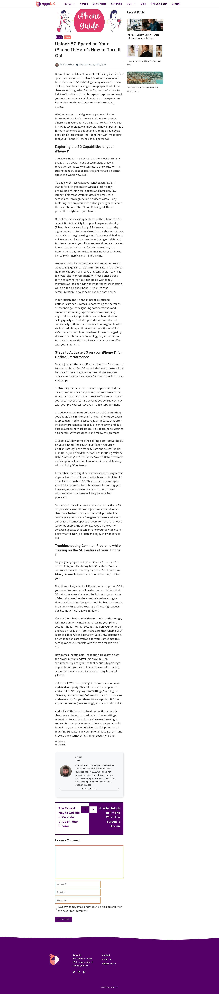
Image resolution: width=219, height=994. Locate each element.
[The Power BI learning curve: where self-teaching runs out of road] (145, 29)
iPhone (59, 37)
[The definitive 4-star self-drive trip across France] (145, 81)
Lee (72, 65)
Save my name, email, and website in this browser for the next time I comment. (90, 909)
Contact (176, 4)
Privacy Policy (109, 963)
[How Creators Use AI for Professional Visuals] (145, 55)
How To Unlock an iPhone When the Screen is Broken (109, 817)
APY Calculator (159, 4)
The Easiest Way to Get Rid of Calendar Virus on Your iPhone (69, 817)
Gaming (84, 4)
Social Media (99, 4)
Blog (143, 4)
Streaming (116, 4)
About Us (106, 959)
